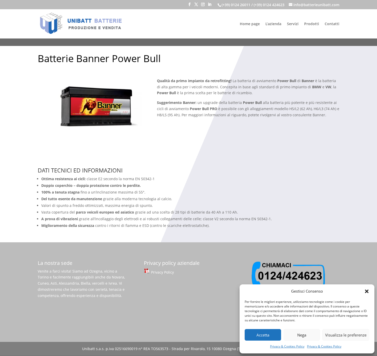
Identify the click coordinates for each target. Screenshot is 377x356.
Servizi (293, 24)
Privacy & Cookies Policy (287, 346)
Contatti (332, 24)
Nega (301, 335)
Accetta (262, 335)
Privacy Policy (162, 272)
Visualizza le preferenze (345, 335)
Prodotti (311, 24)
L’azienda (273, 24)
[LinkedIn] (209, 6)
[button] (366, 291)
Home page (250, 24)
